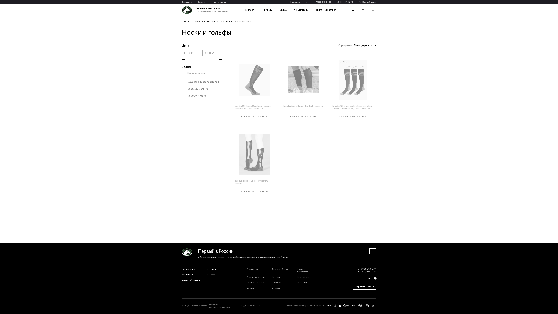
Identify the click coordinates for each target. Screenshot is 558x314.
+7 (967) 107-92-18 (345, 2)
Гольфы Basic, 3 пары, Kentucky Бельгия (303, 105)
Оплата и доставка (326, 10)
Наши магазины (219, 2)
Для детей (226, 21)
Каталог (249, 10)
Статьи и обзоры (280, 269)
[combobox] (365, 45)
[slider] (183, 59)
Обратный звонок (368, 2)
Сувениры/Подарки (191, 279)
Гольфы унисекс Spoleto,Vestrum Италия (251, 182)
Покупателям (301, 10)
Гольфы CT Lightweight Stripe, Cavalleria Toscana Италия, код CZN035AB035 (352, 107)
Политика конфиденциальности (219, 305)
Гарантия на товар (255, 282)
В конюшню (187, 274)
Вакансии (202, 2)
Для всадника (211, 21)
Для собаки (210, 274)
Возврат (276, 287)
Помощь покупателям (303, 270)
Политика (276, 282)
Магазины (302, 282)
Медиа (283, 10)
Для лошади (211, 269)
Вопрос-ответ (303, 277)
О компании (187, 2)
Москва (305, 2)
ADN (258, 305)
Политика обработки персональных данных (303, 305)
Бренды (268, 10)
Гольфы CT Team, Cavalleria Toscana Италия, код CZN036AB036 (252, 107)
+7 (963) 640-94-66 (323, 2)
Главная (185, 21)
